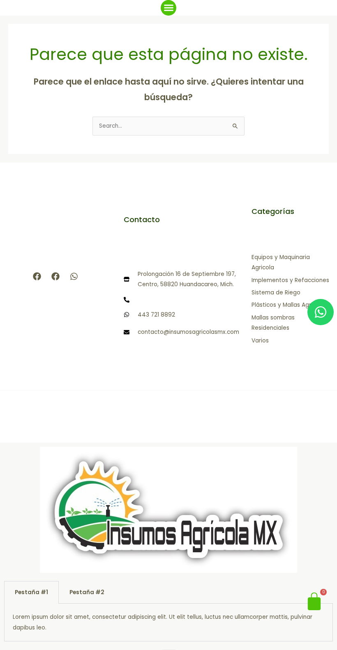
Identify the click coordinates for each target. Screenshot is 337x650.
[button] (168, 8)
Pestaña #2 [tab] (86, 592)
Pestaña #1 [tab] (31, 592)
